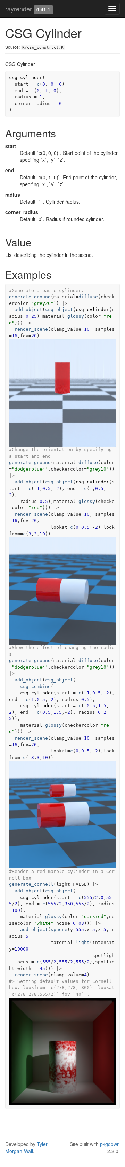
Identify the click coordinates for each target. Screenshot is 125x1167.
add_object (28, 309)
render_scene (31, 329)
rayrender (18, 8)
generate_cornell (31, 884)
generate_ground (30, 296)
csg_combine (35, 686)
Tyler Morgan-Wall (26, 1147)
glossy (75, 316)
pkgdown (110, 1144)
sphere (59, 929)
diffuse (88, 296)
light (83, 942)
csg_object (59, 309)
